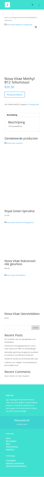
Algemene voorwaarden (15, 463)
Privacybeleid (11, 460)
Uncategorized (15, 17)
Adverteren (10, 449)
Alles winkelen (11, 441)
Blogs (8, 444)
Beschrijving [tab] (12, 115)
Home (6, 17)
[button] (36, 27)
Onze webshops (12, 446)
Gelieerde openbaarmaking (16, 466)
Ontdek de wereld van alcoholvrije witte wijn (21, 359)
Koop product (14, 94)
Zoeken (35, 328)
